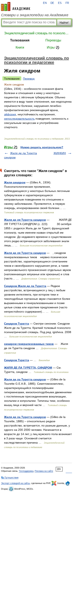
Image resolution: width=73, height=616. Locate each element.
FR (67, 3)
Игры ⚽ (53, 47)
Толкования (19, 40)
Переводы (53, 40)
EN (45, 3)
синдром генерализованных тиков (29, 343)
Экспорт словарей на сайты (15, 483)
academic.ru (15, 6)
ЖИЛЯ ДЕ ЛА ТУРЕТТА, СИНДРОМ (28, 367)
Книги (20, 47)
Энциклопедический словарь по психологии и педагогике (36, 33)
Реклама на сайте (44, 471)
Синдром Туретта (16, 323)
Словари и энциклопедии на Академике (34, 15)
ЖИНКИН (60, 153)
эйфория (10, 114)
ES (60, 3)
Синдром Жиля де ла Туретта (25, 286)
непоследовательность (19, 118)
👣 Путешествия (9, 477)
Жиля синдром (14, 182)
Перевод (28, 78)
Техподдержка (26, 471)
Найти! (64, 22)
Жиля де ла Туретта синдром (25, 379)
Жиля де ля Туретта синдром (25, 219)
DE (52, 3)
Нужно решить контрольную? (41, 147)
